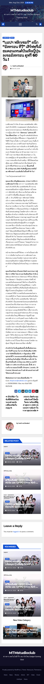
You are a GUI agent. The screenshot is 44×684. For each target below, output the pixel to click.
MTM (20, 462)
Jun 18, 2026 (11, 613)
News (12, 37)
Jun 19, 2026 (11, 590)
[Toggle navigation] (20, 24)
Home (5, 675)
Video (33, 675)
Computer (6, 37)
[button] (37, 24)
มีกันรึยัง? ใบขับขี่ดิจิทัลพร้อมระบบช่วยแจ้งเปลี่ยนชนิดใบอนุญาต (12, 402)
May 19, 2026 (11, 636)
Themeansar (37, 670)
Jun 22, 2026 (11, 568)
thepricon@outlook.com (18, 381)
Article (23, 675)
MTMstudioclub (22, 10)
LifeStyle (19, 679)
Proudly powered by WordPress (11, 670)
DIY (28, 675)
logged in (16, 532)
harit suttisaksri (18, 66)
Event (38, 675)
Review (17, 675)
